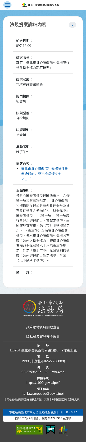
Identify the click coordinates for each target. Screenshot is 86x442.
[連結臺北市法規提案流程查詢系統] (40, 5)
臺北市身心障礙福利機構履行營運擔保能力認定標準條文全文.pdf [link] (44, 173)
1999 (25, 361)
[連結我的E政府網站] (50, 430)
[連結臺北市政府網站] (63, 430)
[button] (72, 25)
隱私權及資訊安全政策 (43, 336)
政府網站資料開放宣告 (43, 327)
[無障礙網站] (29, 430)
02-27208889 (54, 361)
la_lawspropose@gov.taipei (43, 393)
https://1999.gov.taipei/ (43, 383)
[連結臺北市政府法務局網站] (43, 308)
